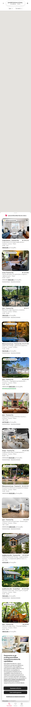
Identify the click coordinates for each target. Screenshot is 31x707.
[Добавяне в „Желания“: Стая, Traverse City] (27, 252)
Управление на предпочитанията (15, 696)
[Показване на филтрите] (27, 3)
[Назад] (3, 3)
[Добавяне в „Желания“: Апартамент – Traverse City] (27, 220)
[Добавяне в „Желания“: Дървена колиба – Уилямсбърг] (27, 568)
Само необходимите (15, 692)
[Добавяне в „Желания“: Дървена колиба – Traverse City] (27, 535)
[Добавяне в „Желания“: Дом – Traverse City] (27, 288)
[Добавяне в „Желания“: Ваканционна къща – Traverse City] (27, 323)
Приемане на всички (15, 688)
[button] (5, 247)
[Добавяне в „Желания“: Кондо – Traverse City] (27, 430)
